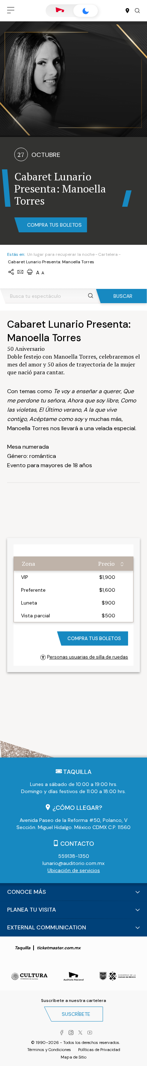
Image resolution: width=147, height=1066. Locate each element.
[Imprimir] (30, 272)
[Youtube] (89, 1033)
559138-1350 (73, 856)
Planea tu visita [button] (31, 909)
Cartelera (108, 254)
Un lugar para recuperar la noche (61, 254)
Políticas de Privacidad (99, 1049)
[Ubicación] (127, 11)
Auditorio (60, 10)
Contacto (77, 844)
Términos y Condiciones (49, 1049)
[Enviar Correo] (20, 272)
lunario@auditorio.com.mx (73, 863)
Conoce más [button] (26, 892)
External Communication (46, 927)
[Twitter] (80, 1033)
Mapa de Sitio (73, 1057)
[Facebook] (61, 1033)
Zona (28, 564)
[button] (10, 10)
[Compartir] (11, 272)
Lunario (85, 10)
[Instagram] (71, 1033)
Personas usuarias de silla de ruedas (87, 657)
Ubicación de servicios (73, 870)
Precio (106, 564)
